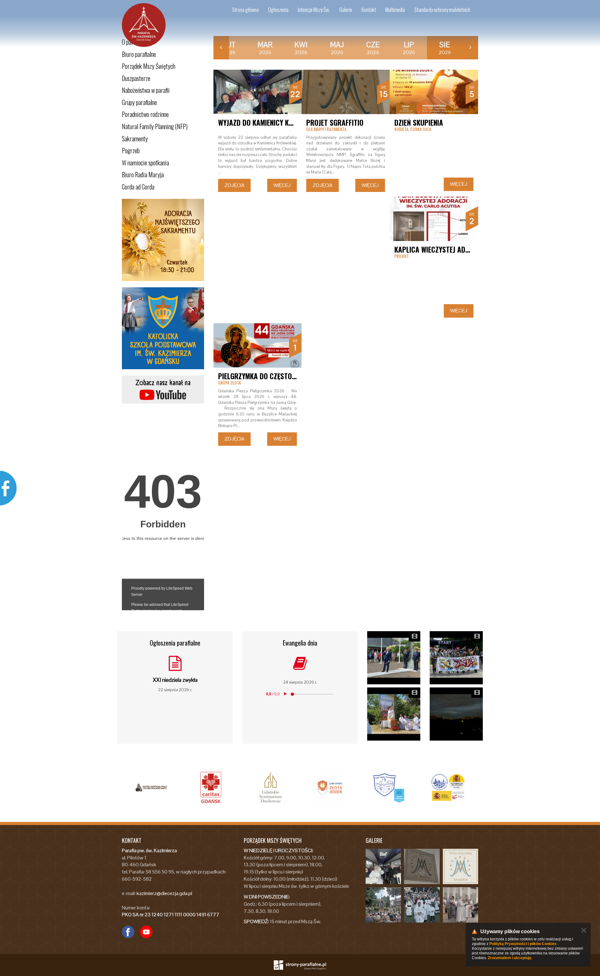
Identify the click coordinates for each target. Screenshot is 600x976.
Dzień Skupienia (418, 122)
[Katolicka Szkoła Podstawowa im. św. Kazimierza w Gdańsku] (163, 328)
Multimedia (395, 9)
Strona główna (245, 9)
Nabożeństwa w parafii (146, 90)
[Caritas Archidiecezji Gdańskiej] (211, 787)
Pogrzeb (131, 150)
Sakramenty (135, 138)
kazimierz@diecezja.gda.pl (164, 893)
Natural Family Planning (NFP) (155, 126)
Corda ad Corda (138, 186)
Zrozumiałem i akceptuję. (510, 958)
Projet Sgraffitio (334, 122)
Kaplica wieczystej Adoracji (440, 249)
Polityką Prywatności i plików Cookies (523, 944)
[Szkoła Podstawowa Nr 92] (389, 787)
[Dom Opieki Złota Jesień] (329, 787)
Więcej (282, 185)
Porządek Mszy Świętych (148, 66)
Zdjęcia (234, 185)
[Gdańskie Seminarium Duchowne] (270, 787)
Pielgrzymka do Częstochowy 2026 (273, 376)
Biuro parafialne (139, 54)
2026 (229, 48)
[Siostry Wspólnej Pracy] (151, 787)
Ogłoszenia (278, 9)
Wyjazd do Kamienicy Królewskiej (270, 122)
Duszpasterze (136, 78)
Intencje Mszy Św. (314, 9)
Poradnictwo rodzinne (145, 114)
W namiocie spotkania (145, 162)
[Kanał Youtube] (163, 389)
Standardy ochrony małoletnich (442, 9)
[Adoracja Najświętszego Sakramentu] (163, 240)
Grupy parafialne (139, 102)
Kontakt (369, 9)
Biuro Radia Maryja (143, 174)
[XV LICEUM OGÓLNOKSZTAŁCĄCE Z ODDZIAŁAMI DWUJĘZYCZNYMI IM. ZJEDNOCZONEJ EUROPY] (448, 787)
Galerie (345, 9)
